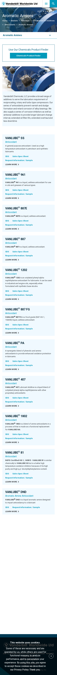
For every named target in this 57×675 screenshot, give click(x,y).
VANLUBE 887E (16, 208)
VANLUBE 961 (15, 174)
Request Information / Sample (19, 160)
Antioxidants (10, 25)
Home (4, 21)
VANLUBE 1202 (16, 270)
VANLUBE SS (14, 138)
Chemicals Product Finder (28, 56)
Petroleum (25, 21)
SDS (7, 156)
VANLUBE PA (14, 343)
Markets (14, 21)
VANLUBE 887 (15, 239)
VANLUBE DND (15, 492)
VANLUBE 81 (14, 452)
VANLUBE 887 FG (17, 309)
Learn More (11, 164)
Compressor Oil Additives (44, 21)
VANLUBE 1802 (16, 416)
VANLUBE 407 (15, 379)
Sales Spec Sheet (20, 156)
